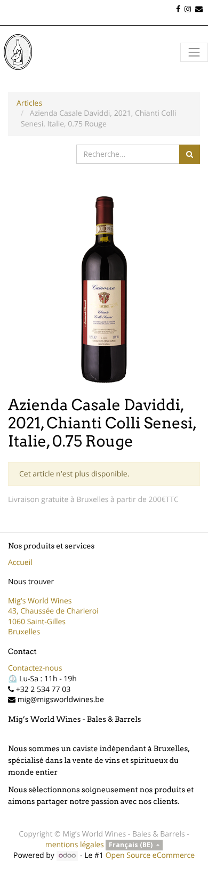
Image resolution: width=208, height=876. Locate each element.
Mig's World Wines (40, 601)
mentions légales (74, 845)
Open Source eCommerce (150, 855)
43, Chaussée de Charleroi (53, 611)
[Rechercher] (189, 154)
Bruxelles (24, 632)
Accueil (20, 563)
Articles (29, 103)
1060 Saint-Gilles (37, 622)
